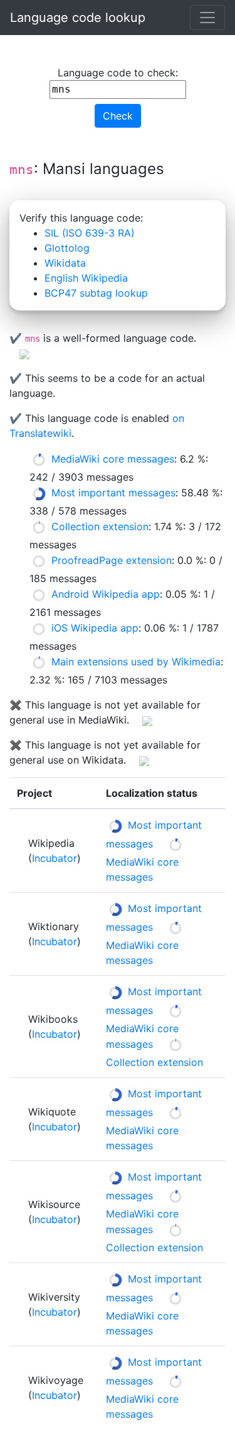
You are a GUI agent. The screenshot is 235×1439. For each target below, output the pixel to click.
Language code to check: (118, 72)
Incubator (54, 858)
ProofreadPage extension (111, 560)
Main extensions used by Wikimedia (136, 661)
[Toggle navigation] (207, 17)
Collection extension (100, 526)
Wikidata (65, 263)
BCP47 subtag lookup (96, 293)
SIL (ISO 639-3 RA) (89, 233)
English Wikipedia (86, 278)
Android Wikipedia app (105, 594)
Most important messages (113, 492)
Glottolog (67, 248)
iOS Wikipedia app (94, 628)
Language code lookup (77, 17)
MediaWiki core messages (112, 459)
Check (118, 116)
